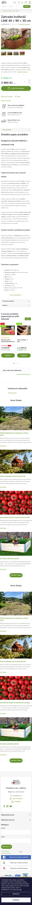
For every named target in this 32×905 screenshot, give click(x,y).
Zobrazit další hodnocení (23, 374)
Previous (26, 318)
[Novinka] (24, 330)
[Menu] (29, 2)
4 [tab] (18, 363)
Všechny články (16, 575)
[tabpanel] (8, 341)
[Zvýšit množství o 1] (29, 80)
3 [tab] (16, 363)
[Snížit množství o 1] (29, 83)
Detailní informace (22, 72)
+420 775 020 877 (17, 799)
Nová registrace (5, 851)
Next (29, 318)
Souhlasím (16, 900)
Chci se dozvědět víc (15, 295)
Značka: (6, 100)
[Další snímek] (29, 39)
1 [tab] (13, 363)
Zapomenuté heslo (5, 853)
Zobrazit (8, 355)
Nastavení (16, 894)
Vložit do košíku (17, 88)
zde (20, 890)
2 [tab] (15, 363)
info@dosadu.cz (17, 796)
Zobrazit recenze (12, 393)
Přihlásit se (6, 847)
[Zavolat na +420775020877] (19, 2)
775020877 (17, 802)
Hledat (27, 6)
